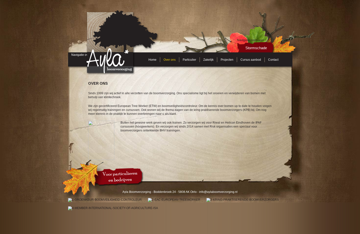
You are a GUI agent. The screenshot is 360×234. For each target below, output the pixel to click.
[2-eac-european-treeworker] (174, 200)
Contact (273, 59)
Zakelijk (208, 59)
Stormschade (256, 48)
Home (152, 59)
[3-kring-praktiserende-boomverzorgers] (242, 200)
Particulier (189, 59)
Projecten (227, 59)
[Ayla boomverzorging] (122, 11)
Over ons (170, 59)
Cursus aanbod (250, 59)
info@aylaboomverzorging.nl (218, 192)
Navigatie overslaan (250, 40)
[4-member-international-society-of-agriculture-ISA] (113, 208)
